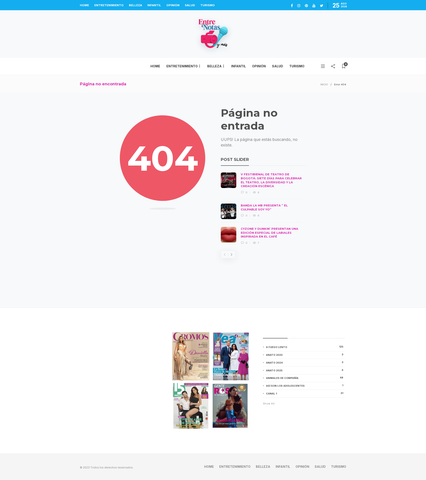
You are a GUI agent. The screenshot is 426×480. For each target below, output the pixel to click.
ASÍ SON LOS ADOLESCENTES (304, 385)
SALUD (190, 5)
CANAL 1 (304, 393)
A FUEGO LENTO (304, 347)
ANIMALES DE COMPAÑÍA (304, 378)
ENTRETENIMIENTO (109, 5)
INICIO (324, 84)
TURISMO (207, 5)
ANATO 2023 (304, 354)
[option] (261, 208)
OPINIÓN (172, 5)
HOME (84, 5)
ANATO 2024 (304, 362)
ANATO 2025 (304, 370)
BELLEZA (135, 5)
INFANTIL (154, 5)
